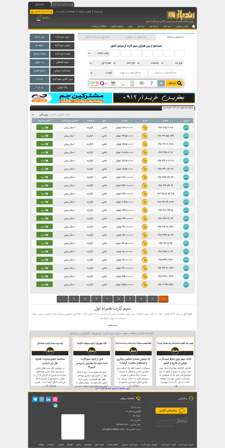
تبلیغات (50, 445)
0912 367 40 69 (165, 218)
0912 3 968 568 (165, 284)
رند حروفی (39, 62)
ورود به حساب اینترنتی (43, 11)
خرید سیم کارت (62, 37)
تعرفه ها (71, 11)
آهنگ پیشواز (39, 54)
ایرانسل (87, 445)
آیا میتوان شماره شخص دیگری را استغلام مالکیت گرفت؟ (133, 361)
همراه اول (99, 445)
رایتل (78, 445)
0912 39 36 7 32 (165, 202)
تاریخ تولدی (39, 71)
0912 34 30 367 (165, 268)
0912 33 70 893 (165, 227)
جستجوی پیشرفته (175, 37)
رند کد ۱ (39, 79)
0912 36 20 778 (165, 144)
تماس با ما (60, 11)
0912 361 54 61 (165, 185)
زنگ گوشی (62, 87)
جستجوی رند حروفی (136, 37)
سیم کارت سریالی (62, 71)
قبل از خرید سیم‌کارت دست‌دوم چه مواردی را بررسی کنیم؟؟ (92, 363)
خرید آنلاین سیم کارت (63, 79)
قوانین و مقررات (84, 11)
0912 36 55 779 (165, 136)
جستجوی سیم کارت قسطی (97, 37)
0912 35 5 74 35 (165, 194)
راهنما (41, 445)
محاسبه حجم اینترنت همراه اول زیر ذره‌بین (50, 361)
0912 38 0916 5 (165, 210)
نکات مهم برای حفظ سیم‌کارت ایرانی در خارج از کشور (175, 361)
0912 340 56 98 (165, 169)
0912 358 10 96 (165, 251)
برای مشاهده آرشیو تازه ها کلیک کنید (112, 388)
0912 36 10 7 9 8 (165, 160)
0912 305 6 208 (165, 127)
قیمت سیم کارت (62, 54)
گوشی (61, 445)
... (62, 299)
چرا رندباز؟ (98, 11)
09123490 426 (165, 260)
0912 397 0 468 (165, 276)
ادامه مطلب (112, 325)
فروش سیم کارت (62, 45)
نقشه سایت (112, 445)
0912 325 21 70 (165, 152)
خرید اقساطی (62, 62)
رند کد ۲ (39, 87)
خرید (43, 128)
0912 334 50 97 (165, 235)
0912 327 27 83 (165, 177)
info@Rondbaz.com (113, 429)
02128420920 (122, 425)
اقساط (70, 445)
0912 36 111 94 (165, 243)
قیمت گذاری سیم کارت (63, 4)
